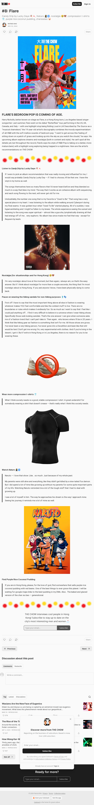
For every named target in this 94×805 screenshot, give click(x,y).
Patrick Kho (12, 24)
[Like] (4, 31)
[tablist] (12, 666)
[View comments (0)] (10, 31)
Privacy (45, 793)
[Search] (89, 696)
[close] (70, 719)
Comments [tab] (7, 666)
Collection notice (59, 793)
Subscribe (77, 4)
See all (7, 757)
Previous (11, 648)
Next (84, 648)
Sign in (87, 4)
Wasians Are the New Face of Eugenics (22, 703)
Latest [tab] (11, 697)
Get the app (57, 798)
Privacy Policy (65, 759)
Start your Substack (42, 798)
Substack (37, 802)
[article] (47, 709)
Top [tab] (4, 697)
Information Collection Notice (46, 759)
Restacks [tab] (18, 666)
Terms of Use (59, 756)
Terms (51, 793)
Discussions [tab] (20, 697)
